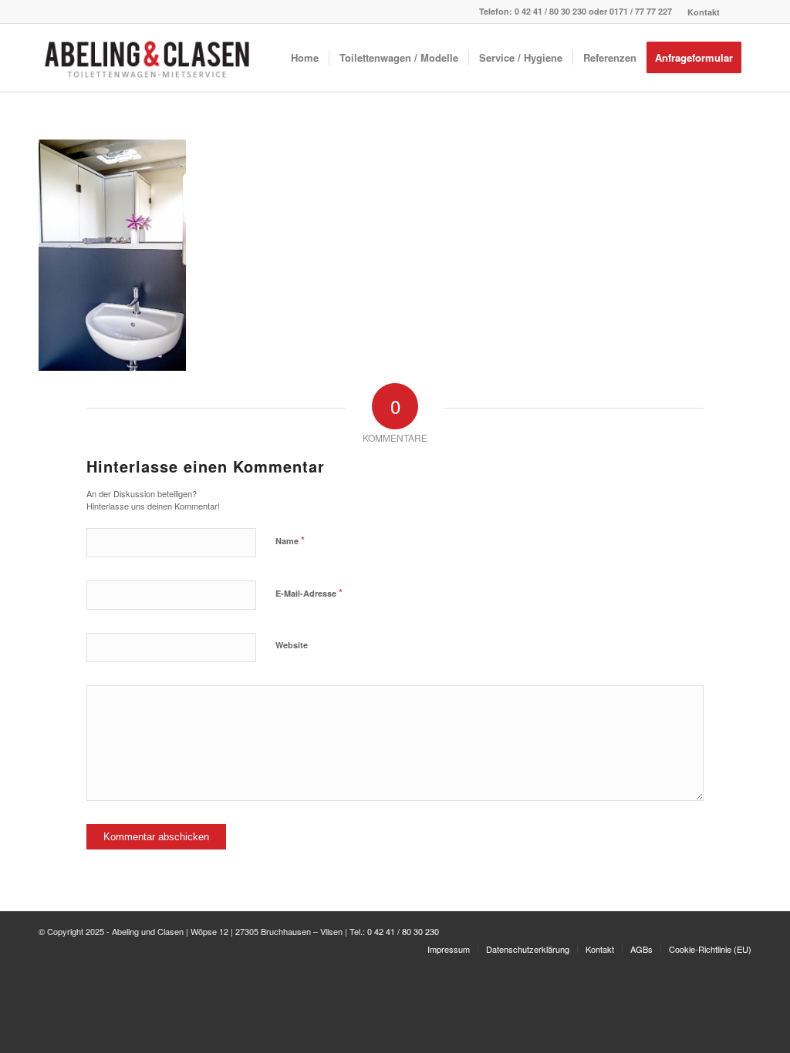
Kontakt (703, 12)
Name (290, 540)
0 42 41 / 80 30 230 (550, 11)
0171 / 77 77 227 (640, 11)
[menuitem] (700, 12)
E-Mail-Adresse (309, 592)
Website (291, 645)
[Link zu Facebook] (739, 11)
